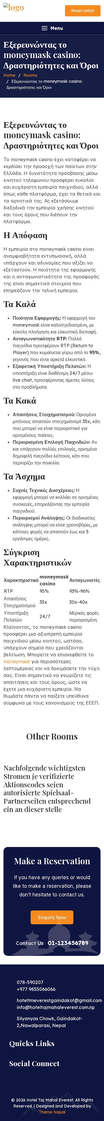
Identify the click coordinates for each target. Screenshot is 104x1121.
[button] (52, 28)
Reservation (82, 10)
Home (9, 75)
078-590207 (30, 982)
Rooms (30, 75)
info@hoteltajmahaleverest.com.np (56, 1007)
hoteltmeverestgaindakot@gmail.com (59, 1000)
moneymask (16, 661)
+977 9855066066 (36, 989)
